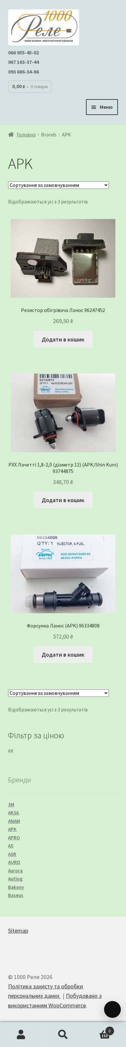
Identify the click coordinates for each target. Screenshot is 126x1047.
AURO (14, 862)
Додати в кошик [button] (63, 339)
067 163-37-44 (23, 62)
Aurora (15, 871)
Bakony (16, 887)
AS (10, 846)
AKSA (13, 813)
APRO (14, 837)
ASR (12, 854)
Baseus (15, 895)
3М (11, 804)
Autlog (15, 879)
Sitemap (18, 930)
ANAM (14, 821)
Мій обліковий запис (21, 1034)
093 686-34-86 (23, 71)
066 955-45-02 (23, 52)
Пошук (63, 1034)
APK (12, 829)
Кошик (97, 1028)
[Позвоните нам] (112, 1009)
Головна (26, 135)
